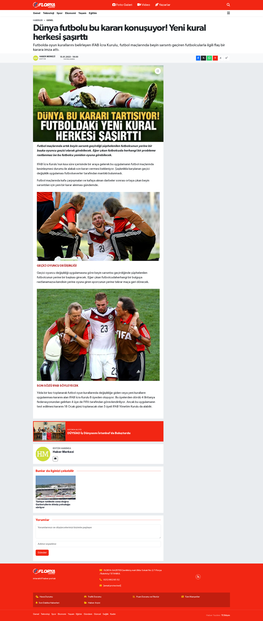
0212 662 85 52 (111, 580)
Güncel (97, 614)
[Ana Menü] (228, 13)
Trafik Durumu (94, 597)
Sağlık (106, 614)
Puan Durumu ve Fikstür (147, 597)
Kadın (113, 614)
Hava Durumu (46, 597)
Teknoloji (48, 13)
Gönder (42, 552)
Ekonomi (70, 13)
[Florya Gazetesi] (44, 5)
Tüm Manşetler (192, 597)
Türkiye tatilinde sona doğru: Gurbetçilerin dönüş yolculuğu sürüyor (53, 504)
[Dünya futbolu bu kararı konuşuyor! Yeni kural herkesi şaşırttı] (98, 103)
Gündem (88, 614)
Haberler (38, 20)
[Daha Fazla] (215, 58)
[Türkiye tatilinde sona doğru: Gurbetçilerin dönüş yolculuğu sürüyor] (56, 487)
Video (146, 5)
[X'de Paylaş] (203, 58)
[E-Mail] (55, 458)
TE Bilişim (225, 615)
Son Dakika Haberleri (49, 603)
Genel (36, 13)
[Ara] (228, 5)
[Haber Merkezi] (43, 454)
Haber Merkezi (63, 451)
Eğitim (93, 13)
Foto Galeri (124, 5)
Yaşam (82, 13)
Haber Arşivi (94, 603)
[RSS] (198, 576)
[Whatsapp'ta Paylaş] (209, 58)
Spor (60, 13)
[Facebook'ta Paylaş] (198, 58)
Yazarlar (164, 5)
